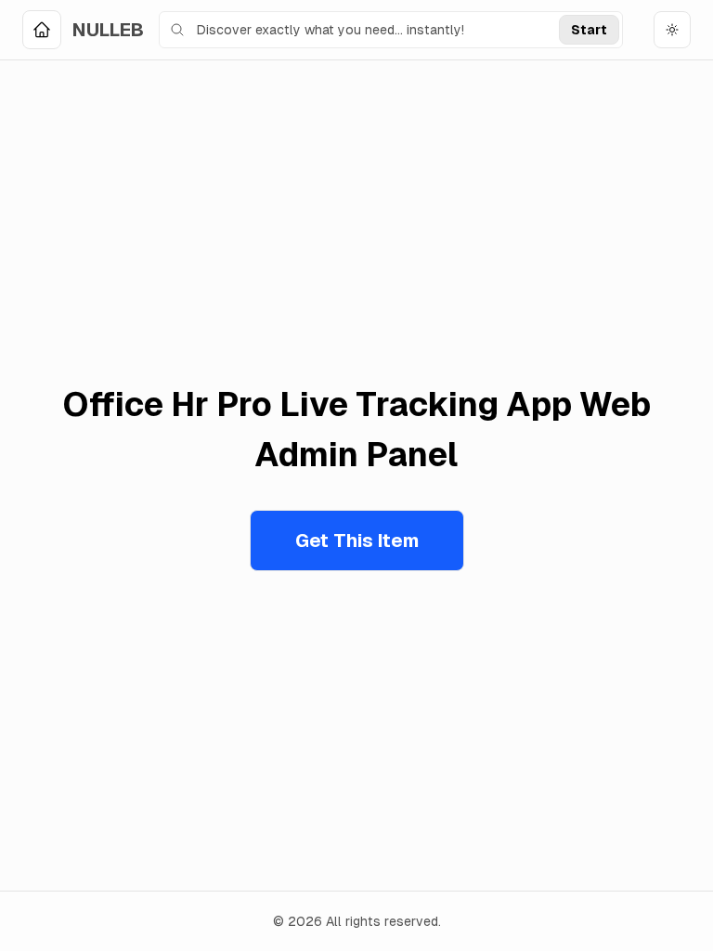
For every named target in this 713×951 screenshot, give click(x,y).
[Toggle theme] (672, 29)
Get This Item (357, 540)
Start (589, 29)
